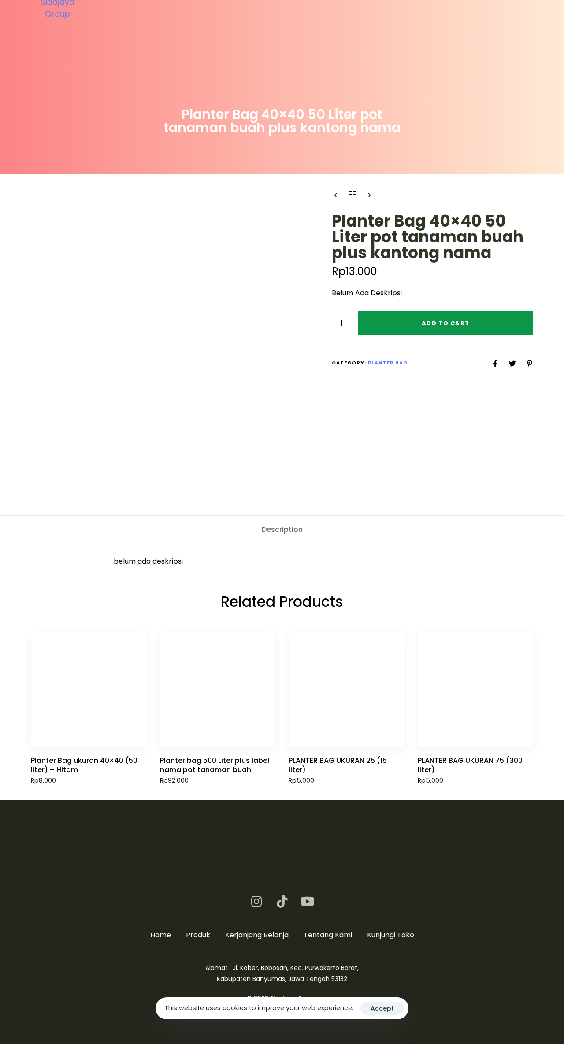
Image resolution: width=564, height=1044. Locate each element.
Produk (198, 935)
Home (160, 935)
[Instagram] (256, 901)
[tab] (282, 530)
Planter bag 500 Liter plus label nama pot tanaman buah (214, 765)
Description (282, 529)
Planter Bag (388, 363)
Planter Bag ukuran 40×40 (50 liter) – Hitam (84, 765)
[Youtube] (307, 901)
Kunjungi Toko (390, 935)
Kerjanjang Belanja (257, 935)
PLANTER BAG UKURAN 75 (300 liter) (470, 765)
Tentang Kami (328, 935)
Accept (382, 1008)
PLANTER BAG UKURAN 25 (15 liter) (338, 765)
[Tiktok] (282, 901)
